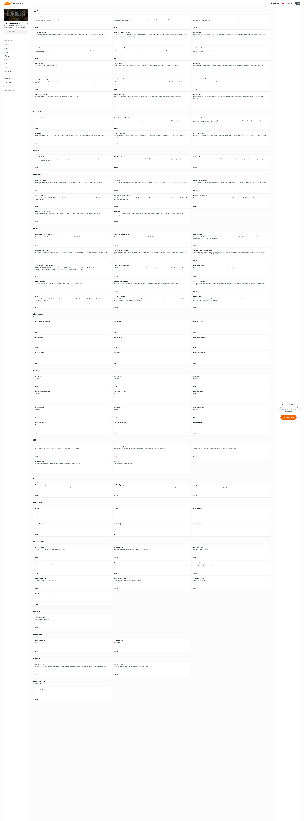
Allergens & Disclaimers (19, 27)
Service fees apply (8, 27)
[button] (16, 37)
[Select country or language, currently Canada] (283, 3)
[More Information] (27, 23)
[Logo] (8, 3)
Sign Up (298, 3)
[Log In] (288, 3)
